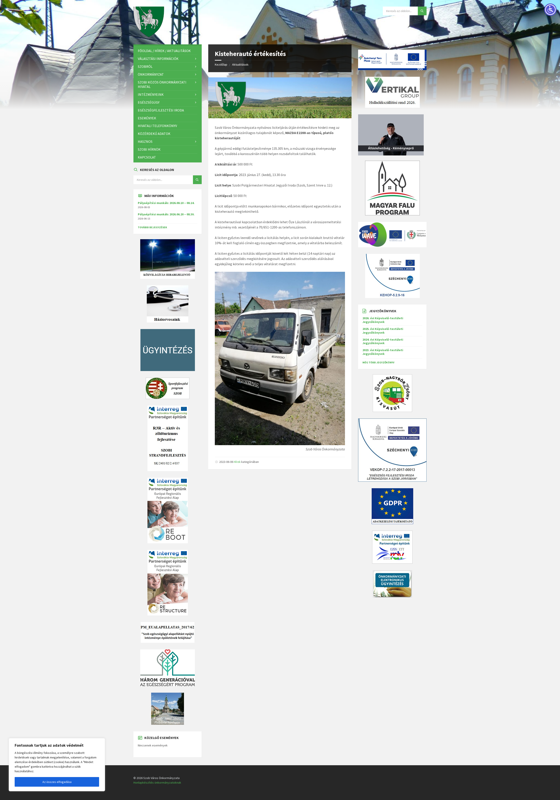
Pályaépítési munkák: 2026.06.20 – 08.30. (166, 214)
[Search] (422, 11)
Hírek (237, 462)
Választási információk (158, 58)
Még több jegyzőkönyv (378, 362)
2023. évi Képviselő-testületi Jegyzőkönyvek (382, 352)
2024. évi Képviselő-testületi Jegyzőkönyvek (382, 341)
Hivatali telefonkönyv (157, 126)
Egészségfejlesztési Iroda (161, 110)
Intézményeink (151, 94)
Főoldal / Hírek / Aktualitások (164, 51)
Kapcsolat (147, 157)
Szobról (145, 66)
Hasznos (145, 141)
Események (147, 118)
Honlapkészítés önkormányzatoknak (157, 782)
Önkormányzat (151, 74)
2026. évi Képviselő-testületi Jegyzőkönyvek (382, 320)
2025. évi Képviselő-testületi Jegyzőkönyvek (382, 331)
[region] (57, 764)
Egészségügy (148, 102)
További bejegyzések (152, 227)
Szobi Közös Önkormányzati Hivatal (162, 84)
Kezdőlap (221, 64)
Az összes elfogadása (57, 782)
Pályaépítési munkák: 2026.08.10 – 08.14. (166, 203)
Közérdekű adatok (154, 133)
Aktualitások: (240, 64)
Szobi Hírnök (149, 149)
